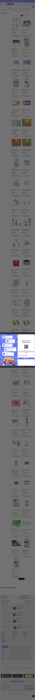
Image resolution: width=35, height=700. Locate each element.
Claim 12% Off (26, 358)
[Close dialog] (34, 335)
